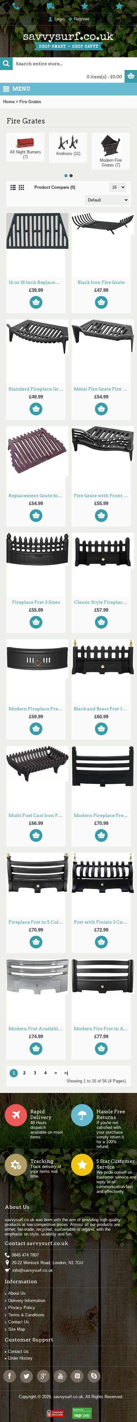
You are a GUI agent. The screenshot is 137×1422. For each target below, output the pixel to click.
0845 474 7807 (25, 1255)
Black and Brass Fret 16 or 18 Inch (102, 708)
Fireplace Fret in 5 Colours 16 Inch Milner (37, 922)
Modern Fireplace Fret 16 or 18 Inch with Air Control (37, 708)
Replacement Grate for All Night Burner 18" (37, 495)
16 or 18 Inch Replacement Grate (37, 282)
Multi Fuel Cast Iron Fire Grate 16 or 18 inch (37, 815)
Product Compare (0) (54, 187)
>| (66, 1073)
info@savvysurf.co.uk (32, 1270)
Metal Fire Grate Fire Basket (102, 388)
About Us (16, 1293)
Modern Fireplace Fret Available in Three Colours (102, 815)
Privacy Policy (21, 1307)
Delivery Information (26, 1300)
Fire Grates (30, 101)
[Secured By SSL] (54, 1410)
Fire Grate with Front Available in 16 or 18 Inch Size (102, 495)
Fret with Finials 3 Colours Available (102, 922)
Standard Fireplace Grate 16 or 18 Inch (37, 388)
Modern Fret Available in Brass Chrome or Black (37, 1028)
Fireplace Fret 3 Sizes (36, 602)
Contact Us (18, 1322)
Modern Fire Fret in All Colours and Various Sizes (102, 1028)
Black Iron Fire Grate (101, 282)
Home (9, 101)
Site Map (16, 1329)
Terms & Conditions (26, 1315)
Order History (20, 1358)
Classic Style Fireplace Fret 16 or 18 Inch (102, 602)
